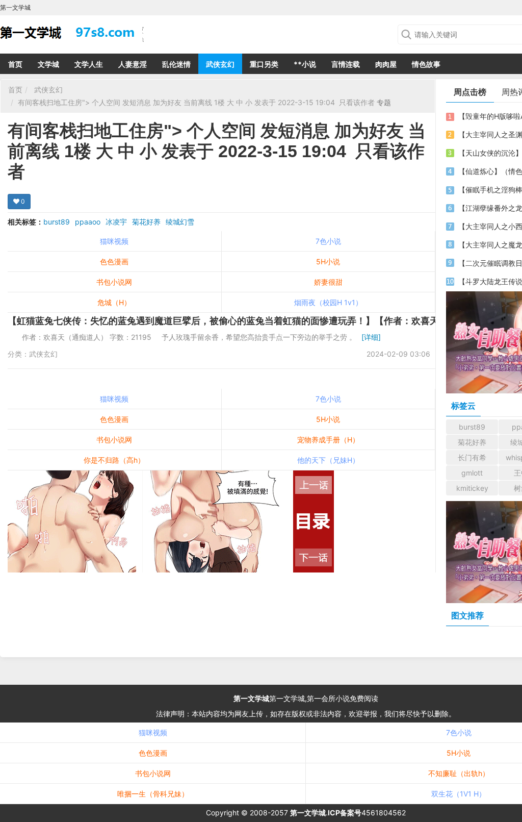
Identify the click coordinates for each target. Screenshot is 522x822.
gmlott (472, 472)
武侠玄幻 (220, 64)
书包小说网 (114, 282)
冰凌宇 (116, 221)
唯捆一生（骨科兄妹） (153, 793)
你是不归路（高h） (114, 460)
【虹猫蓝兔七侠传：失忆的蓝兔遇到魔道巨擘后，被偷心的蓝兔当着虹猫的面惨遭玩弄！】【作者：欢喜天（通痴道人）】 (255, 320)
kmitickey (472, 488)
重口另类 (264, 64)
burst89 (56, 221)
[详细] (371, 337)
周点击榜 (470, 92)
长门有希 (472, 457)
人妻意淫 (132, 64)
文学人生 (88, 64)
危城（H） (114, 302)
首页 (15, 64)
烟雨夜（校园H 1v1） (328, 302)
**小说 (305, 64)
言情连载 (345, 64)
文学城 (48, 64)
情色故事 (426, 64)
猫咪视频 (114, 241)
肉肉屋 (386, 64)
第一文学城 (251, 698)
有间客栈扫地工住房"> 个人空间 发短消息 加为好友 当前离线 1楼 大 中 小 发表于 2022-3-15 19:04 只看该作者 (197, 102)
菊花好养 (146, 221)
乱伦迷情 (176, 64)
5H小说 (328, 261)
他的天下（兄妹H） (328, 460)
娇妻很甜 (328, 282)
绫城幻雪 (180, 221)
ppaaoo (87, 221)
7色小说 (328, 241)
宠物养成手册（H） (328, 439)
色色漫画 (114, 261)
